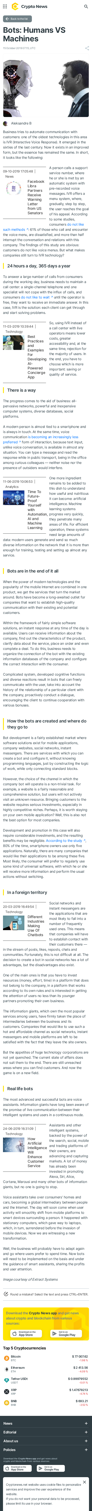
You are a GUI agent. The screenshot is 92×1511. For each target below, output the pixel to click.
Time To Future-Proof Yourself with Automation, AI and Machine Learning (38, 510)
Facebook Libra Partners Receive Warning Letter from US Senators (36, 197)
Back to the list (19, 18)
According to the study (64, 840)
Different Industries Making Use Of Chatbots (36, 926)
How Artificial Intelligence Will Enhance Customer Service (37, 1152)
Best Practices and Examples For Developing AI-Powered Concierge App (37, 356)
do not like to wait (35, 297)
